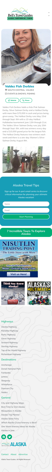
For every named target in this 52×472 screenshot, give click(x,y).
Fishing (31, 93)
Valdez (30, 90)
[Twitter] (9, 436)
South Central (16, 90)
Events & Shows (16, 93)
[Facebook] (3, 436)
